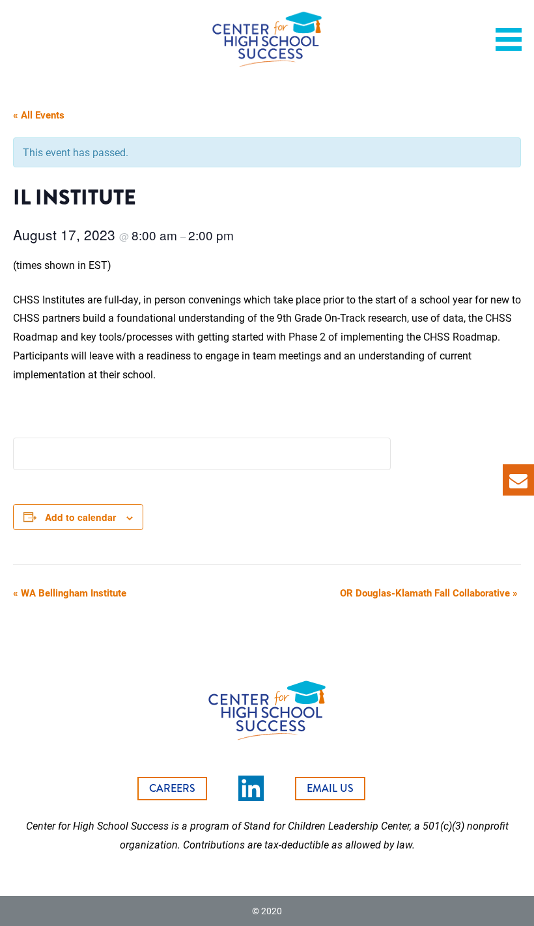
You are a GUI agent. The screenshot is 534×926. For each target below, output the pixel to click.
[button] (513, 39)
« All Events (38, 114)
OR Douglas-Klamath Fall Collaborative (429, 592)
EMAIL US (330, 788)
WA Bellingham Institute (69, 592)
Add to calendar (80, 517)
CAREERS (172, 788)
